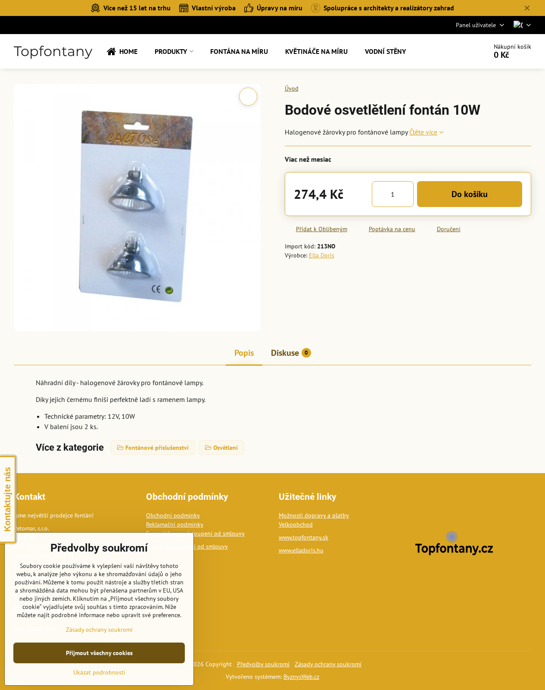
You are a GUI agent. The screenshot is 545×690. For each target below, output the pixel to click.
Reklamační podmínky (174, 524)
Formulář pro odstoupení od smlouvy (195, 533)
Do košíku (470, 194)
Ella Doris (321, 255)
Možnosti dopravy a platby (314, 515)
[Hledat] (456, 51)
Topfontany (53, 51)
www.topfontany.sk (303, 537)
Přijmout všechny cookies (99, 653)
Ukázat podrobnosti (99, 672)
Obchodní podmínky (173, 515)
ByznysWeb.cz (301, 677)
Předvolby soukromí (263, 664)
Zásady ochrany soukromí (328, 664)
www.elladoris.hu (301, 550)
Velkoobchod (296, 524)
